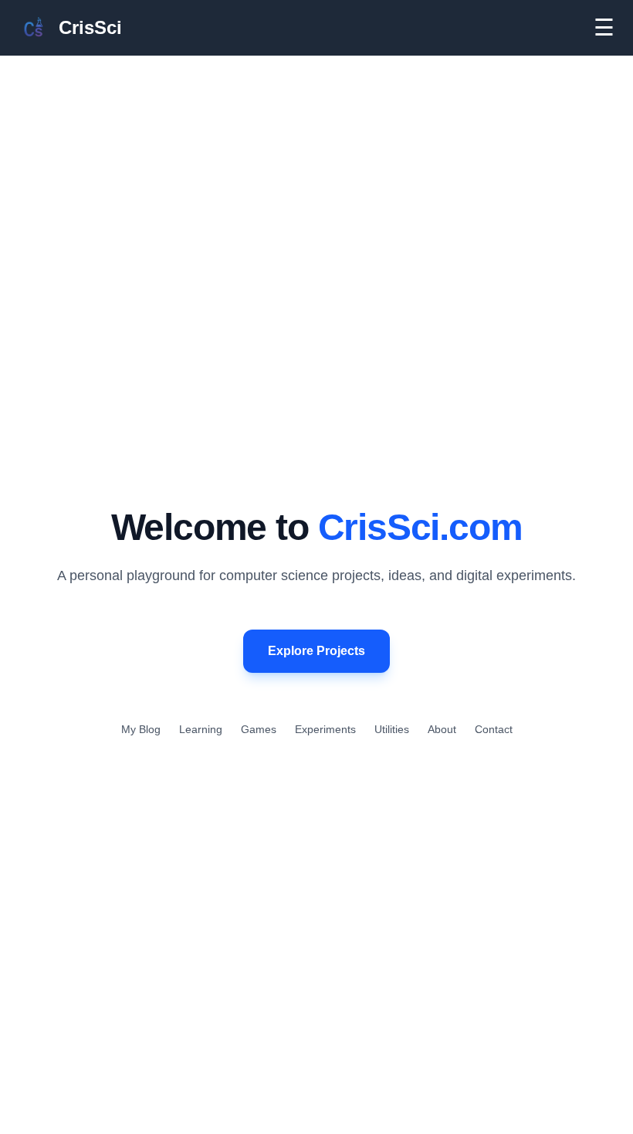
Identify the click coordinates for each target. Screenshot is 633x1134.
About (442, 729)
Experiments (325, 729)
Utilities (391, 729)
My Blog (141, 729)
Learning (200, 729)
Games (258, 729)
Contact (494, 729)
